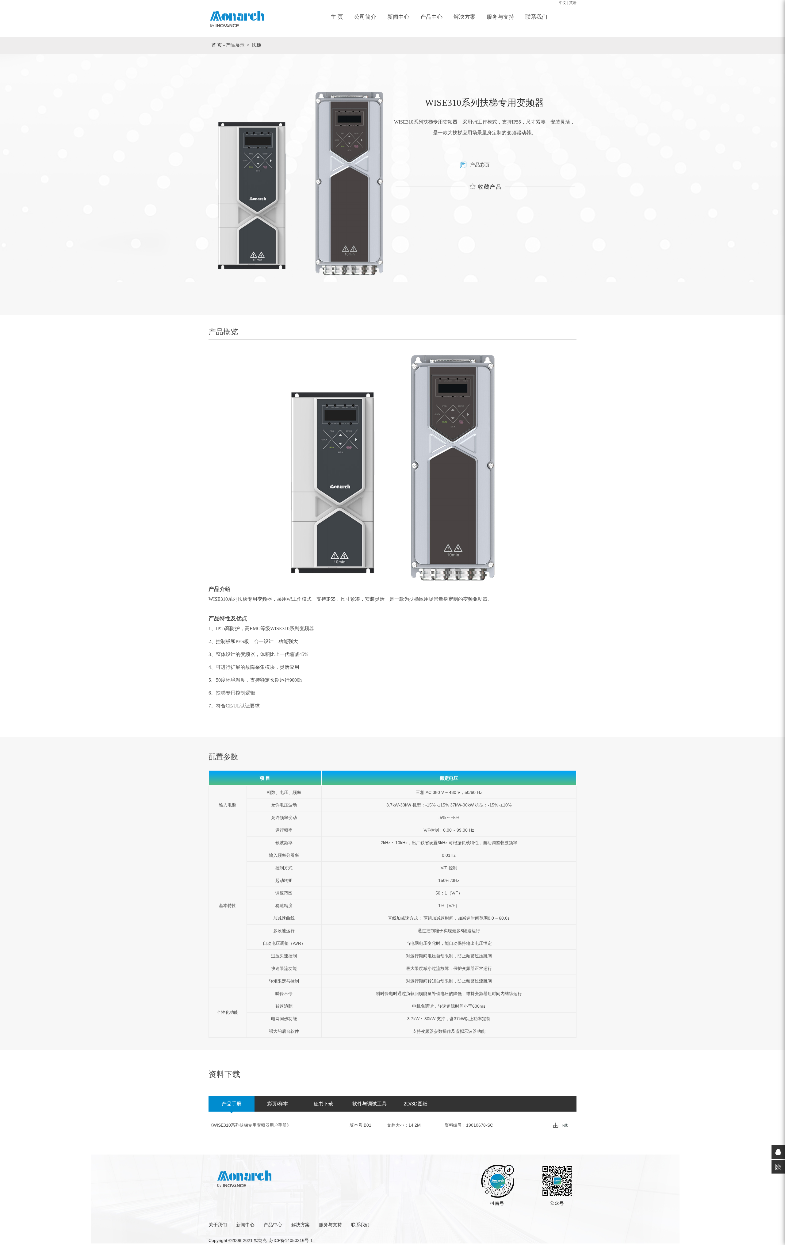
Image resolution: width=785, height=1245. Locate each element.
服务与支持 (500, 17)
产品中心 (431, 17)
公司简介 (365, 17)
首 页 (217, 45)
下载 (564, 1125)
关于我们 (218, 1224)
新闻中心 (398, 17)
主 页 (337, 17)
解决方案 (465, 17)
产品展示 (235, 45)
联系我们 (536, 17)
